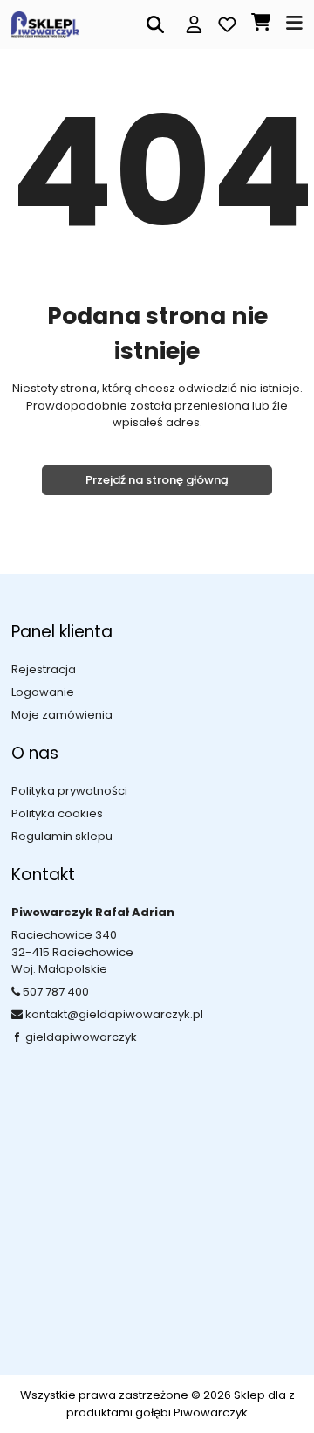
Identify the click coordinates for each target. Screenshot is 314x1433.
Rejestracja (43, 669)
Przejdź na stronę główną (157, 480)
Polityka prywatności (69, 790)
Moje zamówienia (62, 714)
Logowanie (42, 692)
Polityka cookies (57, 813)
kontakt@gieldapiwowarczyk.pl (114, 1014)
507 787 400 (56, 991)
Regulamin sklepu (62, 836)
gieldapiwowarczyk (81, 1037)
